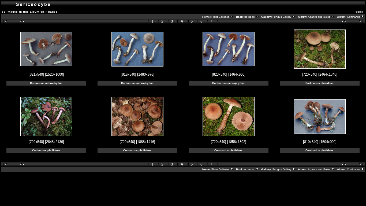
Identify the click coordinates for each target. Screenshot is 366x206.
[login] (358, 11)
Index (251, 16)
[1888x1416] (145, 142)
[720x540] (309, 74)
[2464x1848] (327, 74)
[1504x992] (328, 142)
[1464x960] (236, 74)
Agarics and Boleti (319, 16)
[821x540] (36, 74)
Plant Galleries (220, 16)
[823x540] (219, 74)
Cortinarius (354, 16)
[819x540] (128, 74)
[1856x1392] (236, 142)
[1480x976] (145, 74)
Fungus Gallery (282, 16)
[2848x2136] (54, 142)
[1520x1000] (54, 74)
